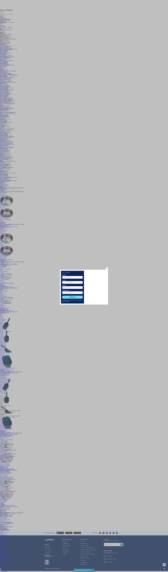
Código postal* (65, 290)
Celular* (64, 285)
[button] (107, 268)
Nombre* (64, 275)
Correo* (64, 280)
